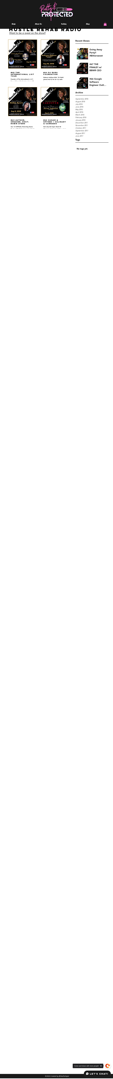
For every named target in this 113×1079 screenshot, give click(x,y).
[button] (105, 24)
